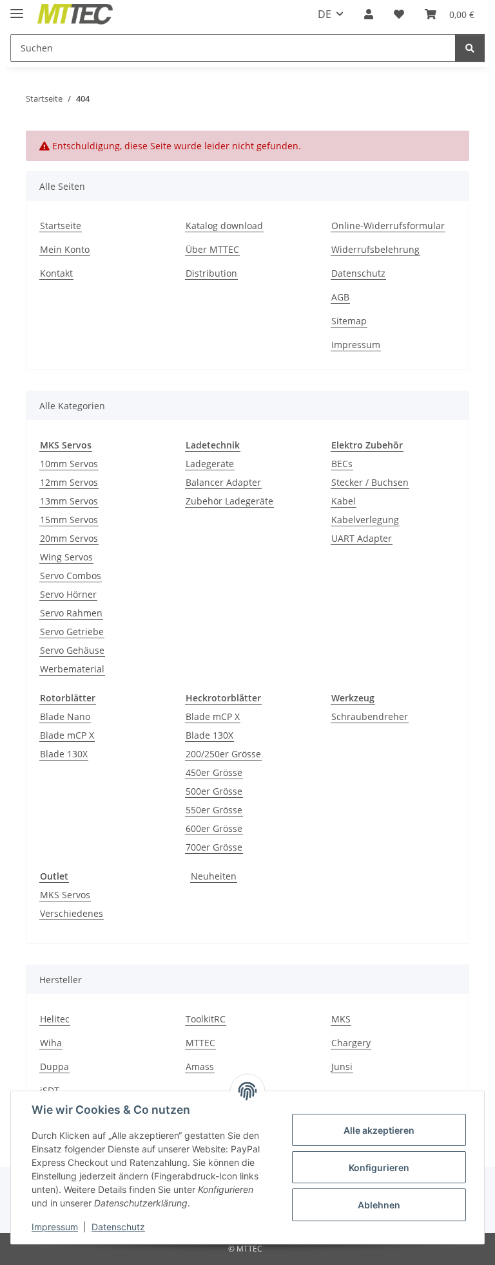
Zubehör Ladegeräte (229, 501)
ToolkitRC (206, 1019)
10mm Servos (69, 463)
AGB (340, 297)
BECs (342, 463)
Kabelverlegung (365, 519)
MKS (341, 1019)
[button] (368, 14)
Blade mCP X (67, 735)
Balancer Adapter (223, 482)
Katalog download (224, 225)
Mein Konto (65, 249)
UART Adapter (361, 538)
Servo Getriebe (72, 631)
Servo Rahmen (71, 613)
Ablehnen (379, 1204)
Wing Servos (66, 557)
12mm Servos (69, 482)
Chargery (351, 1043)
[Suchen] (470, 48)
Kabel (343, 501)
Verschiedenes (71, 913)
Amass (200, 1066)
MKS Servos (65, 895)
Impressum (55, 1226)
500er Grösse (214, 791)
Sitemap (349, 321)
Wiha (51, 1043)
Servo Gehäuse (72, 650)
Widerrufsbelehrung (375, 249)
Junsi (342, 1066)
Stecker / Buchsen (370, 482)
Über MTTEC (212, 249)
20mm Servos (69, 538)
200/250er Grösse (223, 754)
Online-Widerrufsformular (388, 225)
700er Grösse (214, 847)
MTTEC (200, 1043)
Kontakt (56, 273)
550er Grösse (214, 810)
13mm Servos (69, 501)
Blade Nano (65, 716)
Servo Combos (70, 575)
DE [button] (324, 14)
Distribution (211, 273)
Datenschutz (118, 1226)
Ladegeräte (210, 463)
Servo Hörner (68, 594)
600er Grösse (214, 828)
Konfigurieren (379, 1167)
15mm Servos (69, 519)
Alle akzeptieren (379, 1130)
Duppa (54, 1066)
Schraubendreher (369, 716)
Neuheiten (214, 876)
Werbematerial (72, 669)
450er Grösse (214, 772)
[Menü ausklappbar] (16, 8)
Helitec (55, 1019)
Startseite (60, 225)
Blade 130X (64, 754)
